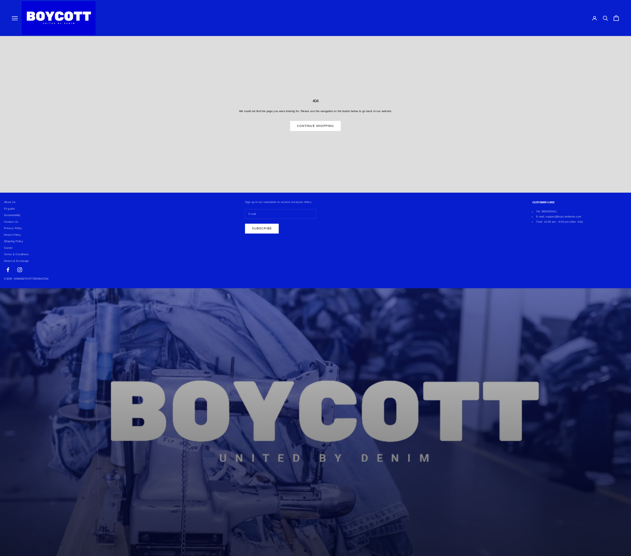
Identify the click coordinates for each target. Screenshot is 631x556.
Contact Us (11, 221)
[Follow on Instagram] (20, 270)
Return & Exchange (16, 260)
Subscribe (262, 228)
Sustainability (12, 215)
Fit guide (9, 208)
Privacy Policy (13, 228)
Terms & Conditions (16, 254)
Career (8, 247)
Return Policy (12, 234)
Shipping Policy (13, 241)
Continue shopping (315, 126)
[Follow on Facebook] (8, 270)
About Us (10, 202)
